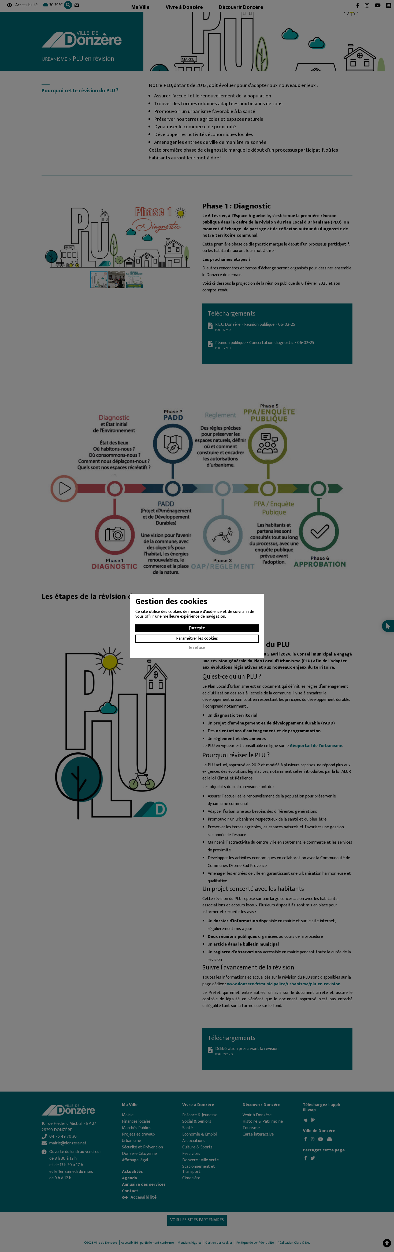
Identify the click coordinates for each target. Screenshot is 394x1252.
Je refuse (197, 648)
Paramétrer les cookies (197, 638)
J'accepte (197, 628)
